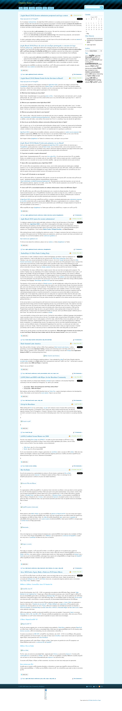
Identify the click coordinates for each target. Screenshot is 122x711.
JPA (40, 614)
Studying (32, 8)
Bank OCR (47, 280)
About (25, 8)
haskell (33, 339)
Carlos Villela (67, 602)
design (100, 64)
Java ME (35, 614)
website (78, 39)
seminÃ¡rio (54, 452)
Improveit (55, 497)
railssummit (39, 339)
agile (26, 74)
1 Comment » (78, 249)
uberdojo (49, 339)
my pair (46, 407)
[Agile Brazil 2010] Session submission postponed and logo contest (44, 15)
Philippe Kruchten (57, 229)
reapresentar (63, 604)
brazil (35, 74)
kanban (95, 68)
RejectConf (79, 627)
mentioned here (32, 22)
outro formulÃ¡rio (43, 637)
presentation (44, 373)
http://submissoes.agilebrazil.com (29, 238)
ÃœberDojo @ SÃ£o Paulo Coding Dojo (35, 253)
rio (53, 568)
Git (31, 407)
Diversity (50, 8)
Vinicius (55, 654)
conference (40, 74)
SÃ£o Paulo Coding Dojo (59, 258)
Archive (87, 51)
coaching (87, 61)
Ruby (24, 580)
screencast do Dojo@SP (69, 535)
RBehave (48, 535)
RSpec (37, 513)
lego (86, 70)
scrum (30, 466)
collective (91, 61)
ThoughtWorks (24, 86)
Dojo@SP (79, 556)
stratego (87, 78)
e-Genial (48, 380)
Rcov (28, 554)
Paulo (43, 605)
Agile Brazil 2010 (53, 84)
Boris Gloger (34, 439)
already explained (46, 267)
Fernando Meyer (36, 607)
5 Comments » (78, 339)
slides (61, 359)
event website (44, 393)
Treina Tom (52, 391)
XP (38, 579)
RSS (102, 686)
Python (44, 579)
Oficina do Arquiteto (25, 607)
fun (29, 432)
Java (21, 580)
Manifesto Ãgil (51, 595)
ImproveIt (37, 475)
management (91, 70)
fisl (95, 66)
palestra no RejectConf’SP (58, 513)
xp (55, 678)
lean (99, 68)
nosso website (31, 66)
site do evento (78, 597)
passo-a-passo (46, 519)
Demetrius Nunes (57, 495)
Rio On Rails (25, 470)
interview (49, 215)
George (61, 260)
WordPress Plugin (97, 700)
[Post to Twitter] (24, 71)
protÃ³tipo (32, 537)
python (87, 74)
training (34, 466)
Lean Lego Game (91, 44)
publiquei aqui (28, 47)
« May (87, 33)
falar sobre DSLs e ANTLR (50, 607)
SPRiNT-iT (42, 439)
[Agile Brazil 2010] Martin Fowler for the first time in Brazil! (42, 78)
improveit (42, 568)
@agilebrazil (34, 138)
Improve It (68, 654)
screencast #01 (40, 642)
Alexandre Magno (62, 607)
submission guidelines (49, 235)
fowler (45, 215)
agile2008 (88, 58)
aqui (61, 517)
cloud (100, 60)
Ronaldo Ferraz (30, 495)
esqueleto (72, 517)
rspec (54, 373)
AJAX (27, 614)
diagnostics (87, 66)
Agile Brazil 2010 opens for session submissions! (38, 219)
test (57, 373)
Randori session (48, 283)
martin (54, 215)
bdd (26, 373)
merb (39, 373)
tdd (46, 339)
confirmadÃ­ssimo (24, 655)
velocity (87, 82)
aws (90, 60)
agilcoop (87, 56)
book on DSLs (49, 96)
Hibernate (22, 614)
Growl (21, 556)
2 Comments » (78, 215)
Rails (28, 580)
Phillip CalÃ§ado (52, 604)
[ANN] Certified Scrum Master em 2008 (35, 436)
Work (44, 8)
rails (49, 373)
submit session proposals (72, 132)
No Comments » (78, 74)
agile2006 (97, 56)
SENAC (41, 655)
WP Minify (90, 700)
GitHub (50, 312)
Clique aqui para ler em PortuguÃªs (29, 19)
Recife (25, 449)
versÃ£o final (24, 520)
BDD (32, 513)
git (31, 432)
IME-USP (36, 634)
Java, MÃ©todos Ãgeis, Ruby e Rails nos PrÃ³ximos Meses (41, 572)
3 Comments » (78, 432)
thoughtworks (59, 215)
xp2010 (100, 82)
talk (42, 400)
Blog (21, 8)
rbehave (50, 568)
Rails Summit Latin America (31, 343)
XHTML (90, 686)
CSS (96, 686)
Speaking (38, 8)
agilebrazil (31, 74)
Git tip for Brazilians (28, 404)
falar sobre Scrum (74, 607)
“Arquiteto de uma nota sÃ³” (39, 604)
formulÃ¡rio (58, 635)
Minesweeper (38, 280)
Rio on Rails (68, 473)
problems (61, 277)
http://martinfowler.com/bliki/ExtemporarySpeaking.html (35, 117)
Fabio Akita (61, 627)
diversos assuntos (25, 631)
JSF (31, 614)
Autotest (76, 554)
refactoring (100, 74)
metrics (88, 72)
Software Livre (31, 579)
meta (96, 70)
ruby (43, 339)
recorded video (24, 361)
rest (51, 373)
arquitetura (23, 605)
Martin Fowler (49, 86)
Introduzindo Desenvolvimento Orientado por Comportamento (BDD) (95, 40)
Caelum (72, 612)
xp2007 (95, 82)
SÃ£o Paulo (27, 447)
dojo (30, 339)
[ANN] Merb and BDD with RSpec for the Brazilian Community (43, 377)
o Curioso (40, 497)
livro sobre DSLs (51, 156)
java (41, 678)
